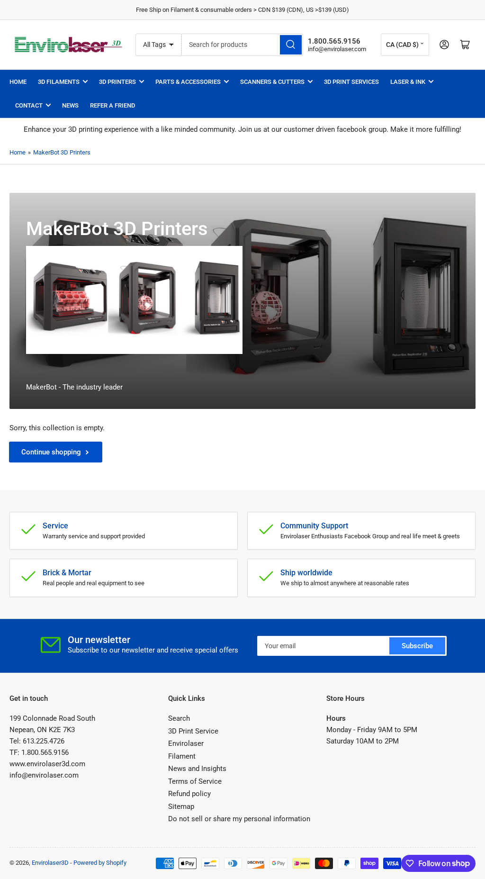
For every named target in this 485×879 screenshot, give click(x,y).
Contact (29, 105)
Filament (182, 756)
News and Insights (197, 768)
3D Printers (117, 81)
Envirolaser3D (50, 862)
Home (18, 81)
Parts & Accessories (188, 81)
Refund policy (189, 793)
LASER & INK (407, 81)
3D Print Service (193, 731)
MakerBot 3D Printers (61, 152)
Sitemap (181, 806)
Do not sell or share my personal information (239, 819)
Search (179, 718)
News (70, 105)
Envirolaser (186, 743)
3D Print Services (351, 81)
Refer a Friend (112, 105)
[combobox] (242, 45)
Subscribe (417, 646)
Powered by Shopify (99, 862)
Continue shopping (51, 452)
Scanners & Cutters (272, 81)
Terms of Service (195, 781)
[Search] (290, 45)
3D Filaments (59, 81)
